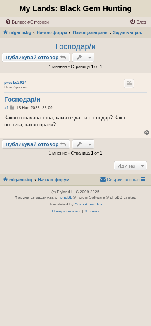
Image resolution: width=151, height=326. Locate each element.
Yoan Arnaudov (88, 204)
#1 (6, 107)
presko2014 (15, 82)
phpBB (66, 197)
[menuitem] (27, 22)
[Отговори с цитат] (129, 83)
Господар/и (75, 46)
